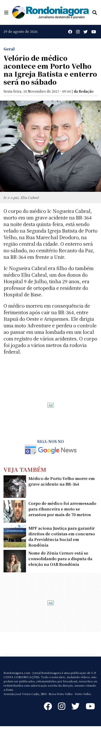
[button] (6, 12)
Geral (9, 49)
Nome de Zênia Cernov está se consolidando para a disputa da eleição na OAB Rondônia (60, 558)
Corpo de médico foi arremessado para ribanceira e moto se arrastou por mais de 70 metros (62, 509)
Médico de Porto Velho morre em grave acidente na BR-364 (61, 481)
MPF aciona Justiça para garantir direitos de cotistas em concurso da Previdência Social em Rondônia (61, 536)
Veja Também (25, 469)
